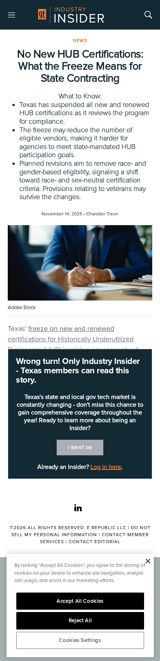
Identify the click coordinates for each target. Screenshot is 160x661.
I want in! (80, 448)
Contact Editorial (94, 542)
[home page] (71, 15)
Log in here (105, 467)
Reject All (80, 620)
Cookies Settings (80, 640)
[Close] (148, 561)
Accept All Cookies (80, 601)
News (80, 41)
